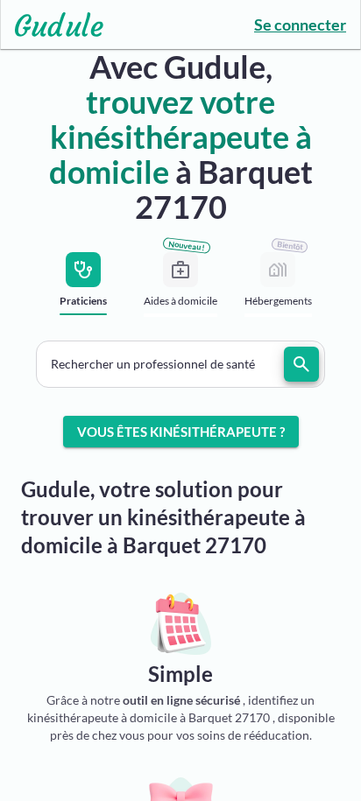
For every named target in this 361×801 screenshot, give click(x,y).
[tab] (83, 289)
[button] (180, 364)
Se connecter (300, 24)
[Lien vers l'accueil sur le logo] (52, 24)
